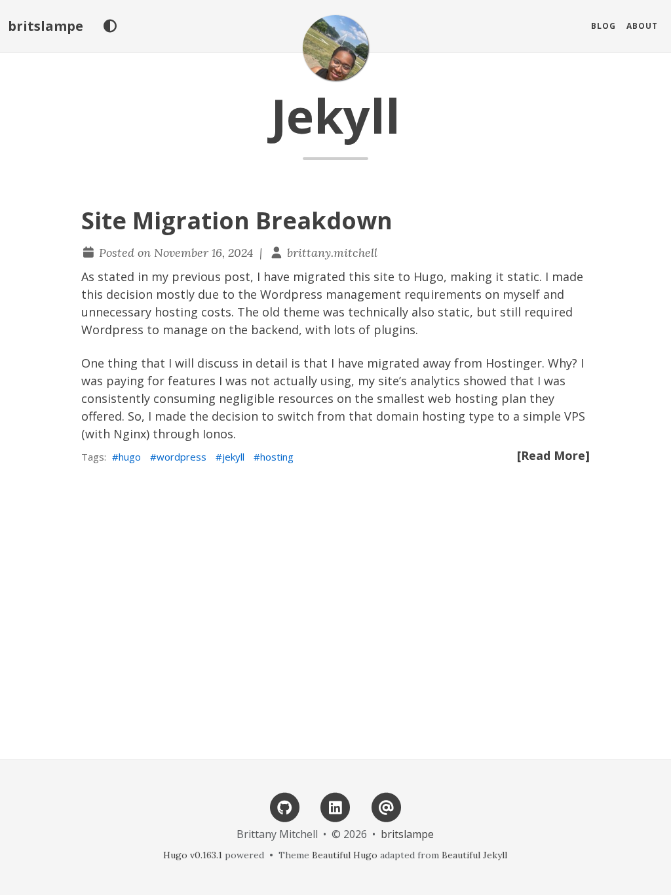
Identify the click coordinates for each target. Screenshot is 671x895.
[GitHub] (285, 806)
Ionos (217, 434)
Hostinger (514, 363)
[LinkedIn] (335, 806)
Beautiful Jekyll (474, 855)
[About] (386, 806)
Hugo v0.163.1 (192, 855)
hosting (277, 456)
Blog (603, 25)
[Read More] (553, 455)
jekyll (233, 456)
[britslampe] (335, 48)
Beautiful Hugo (344, 855)
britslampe (45, 26)
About (642, 25)
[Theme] (110, 26)
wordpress (181, 456)
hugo (130, 456)
